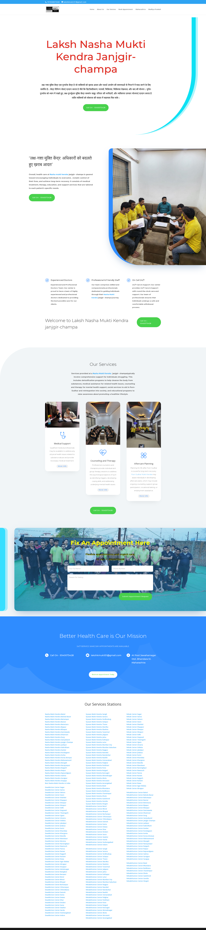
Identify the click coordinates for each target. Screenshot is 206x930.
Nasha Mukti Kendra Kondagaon (57, 753)
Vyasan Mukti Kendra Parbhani (97, 765)
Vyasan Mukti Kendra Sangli (96, 714)
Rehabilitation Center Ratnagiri (98, 908)
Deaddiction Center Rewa (54, 859)
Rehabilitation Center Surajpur (138, 856)
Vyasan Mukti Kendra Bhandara (98, 788)
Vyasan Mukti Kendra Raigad (97, 770)
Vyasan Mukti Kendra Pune (96, 768)
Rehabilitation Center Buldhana (139, 868)
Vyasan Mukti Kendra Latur (96, 742)
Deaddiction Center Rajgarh (55, 854)
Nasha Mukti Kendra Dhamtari (56, 735)
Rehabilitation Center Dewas (96, 827)
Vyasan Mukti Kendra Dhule (96, 796)
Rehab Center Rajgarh (135, 778)
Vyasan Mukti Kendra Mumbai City (99, 745)
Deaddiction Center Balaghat (56, 872)
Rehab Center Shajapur (135, 727)
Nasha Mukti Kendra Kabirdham (57, 747)
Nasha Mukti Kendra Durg (55, 737)
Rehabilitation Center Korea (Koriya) (140, 836)
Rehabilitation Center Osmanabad (99, 895)
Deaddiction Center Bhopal (55, 882)
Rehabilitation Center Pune (96, 902)
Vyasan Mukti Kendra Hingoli (97, 804)
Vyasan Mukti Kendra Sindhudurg (98, 719)
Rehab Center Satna (134, 717)
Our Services (111, 9)
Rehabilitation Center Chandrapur (139, 871)
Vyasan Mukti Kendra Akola (96, 778)
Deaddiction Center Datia (54, 895)
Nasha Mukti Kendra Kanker (55, 750)
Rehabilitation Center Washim (97, 864)
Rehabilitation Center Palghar (97, 897)
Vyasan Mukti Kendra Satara (97, 717)
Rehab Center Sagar (134, 714)
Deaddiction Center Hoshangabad (58, 913)
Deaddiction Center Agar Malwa (57, 861)
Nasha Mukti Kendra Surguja (56, 781)
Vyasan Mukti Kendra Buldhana (98, 791)
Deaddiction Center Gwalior (55, 908)
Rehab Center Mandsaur (136, 765)
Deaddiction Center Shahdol (55, 797)
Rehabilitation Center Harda (96, 840)
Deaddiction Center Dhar (54, 900)
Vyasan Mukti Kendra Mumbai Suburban (101, 747)
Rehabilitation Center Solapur (97, 856)
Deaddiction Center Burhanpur (56, 885)
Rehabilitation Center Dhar (96, 829)
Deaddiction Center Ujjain (54, 815)
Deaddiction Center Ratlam (55, 856)
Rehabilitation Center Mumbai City (99, 879)
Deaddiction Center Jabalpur (56, 823)
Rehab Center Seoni (134, 722)
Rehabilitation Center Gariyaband (139, 818)
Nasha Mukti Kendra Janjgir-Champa (59, 742)
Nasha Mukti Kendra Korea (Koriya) (58, 758)
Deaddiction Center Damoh (55, 892)
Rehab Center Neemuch (135, 770)
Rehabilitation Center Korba (137, 833)
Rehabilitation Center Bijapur (138, 805)
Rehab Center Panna (134, 773)
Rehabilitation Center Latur (96, 877)
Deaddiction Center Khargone (56, 833)
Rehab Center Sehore (134, 719)
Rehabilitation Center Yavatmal (98, 867)
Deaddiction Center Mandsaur (56, 838)
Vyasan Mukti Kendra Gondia (97, 801)
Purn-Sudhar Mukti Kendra (141, 474)
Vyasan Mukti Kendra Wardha (97, 727)
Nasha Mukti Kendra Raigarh (56, 768)
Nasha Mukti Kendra (106, 320)
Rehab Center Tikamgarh (136, 740)
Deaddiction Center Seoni (54, 795)
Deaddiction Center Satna (55, 790)
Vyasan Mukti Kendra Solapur (97, 722)
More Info (62, 466)
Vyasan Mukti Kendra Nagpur (97, 750)
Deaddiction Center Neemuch (56, 846)
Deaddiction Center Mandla (55, 836)
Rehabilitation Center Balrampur (139, 797)
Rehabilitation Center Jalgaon (97, 869)
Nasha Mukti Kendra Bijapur (55, 727)
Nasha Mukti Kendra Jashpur (56, 745)
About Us (100, 9)
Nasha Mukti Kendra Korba (55, 755)
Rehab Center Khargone (136, 760)
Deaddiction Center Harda (55, 910)
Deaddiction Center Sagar (54, 787)
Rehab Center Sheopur (135, 729)
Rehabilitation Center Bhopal (97, 811)
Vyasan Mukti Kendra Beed (96, 786)
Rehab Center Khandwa (135, 758)
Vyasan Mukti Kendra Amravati (97, 781)
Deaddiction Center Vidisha (55, 821)
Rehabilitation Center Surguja (138, 859)
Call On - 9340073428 (95, 108)
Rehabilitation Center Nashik (97, 892)
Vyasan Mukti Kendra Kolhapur (97, 740)
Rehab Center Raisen (134, 776)
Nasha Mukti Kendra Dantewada (57, 732)
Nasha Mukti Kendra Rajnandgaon (58, 773)
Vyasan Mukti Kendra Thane (96, 724)
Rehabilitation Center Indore (96, 845)
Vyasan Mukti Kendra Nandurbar (98, 755)
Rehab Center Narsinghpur (137, 768)
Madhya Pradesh (154, 9)
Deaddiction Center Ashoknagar (57, 869)
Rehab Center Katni (134, 755)
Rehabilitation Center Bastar (137, 800)
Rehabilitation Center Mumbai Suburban (101, 882)
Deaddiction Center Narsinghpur (57, 844)
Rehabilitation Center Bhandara (139, 866)
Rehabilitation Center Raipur (137, 849)
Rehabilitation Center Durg (137, 815)
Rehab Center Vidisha (135, 747)
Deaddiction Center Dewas (55, 897)
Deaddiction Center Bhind (54, 879)
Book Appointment (126, 9)
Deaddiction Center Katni (54, 828)
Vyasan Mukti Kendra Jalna (96, 737)
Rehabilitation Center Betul (96, 806)
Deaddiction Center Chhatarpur (57, 887)
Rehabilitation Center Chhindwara (99, 819)
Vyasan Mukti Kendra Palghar (97, 763)
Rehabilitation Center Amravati (98, 915)
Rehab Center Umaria (135, 745)
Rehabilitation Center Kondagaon (139, 831)
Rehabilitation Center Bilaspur (138, 808)
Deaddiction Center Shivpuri (55, 805)
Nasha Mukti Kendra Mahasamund (58, 760)
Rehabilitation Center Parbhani (97, 900)
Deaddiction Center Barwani (55, 874)
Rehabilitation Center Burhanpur (98, 814)
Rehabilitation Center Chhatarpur (98, 817)
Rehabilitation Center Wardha (97, 861)
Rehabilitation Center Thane (96, 859)
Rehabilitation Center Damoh (97, 822)
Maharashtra (141, 9)
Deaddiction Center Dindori (55, 902)
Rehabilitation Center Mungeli (138, 841)
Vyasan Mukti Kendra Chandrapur (98, 793)
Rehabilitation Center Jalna (96, 872)
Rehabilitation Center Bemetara (139, 803)
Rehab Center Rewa (134, 783)
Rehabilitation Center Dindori (97, 832)
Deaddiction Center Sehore (55, 792)
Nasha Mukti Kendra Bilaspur (56, 729)
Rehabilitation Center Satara (97, 851)
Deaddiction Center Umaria (55, 818)
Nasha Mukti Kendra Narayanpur (57, 765)
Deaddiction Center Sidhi (54, 808)
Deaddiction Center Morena (55, 841)
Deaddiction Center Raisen (55, 851)
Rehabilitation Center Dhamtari (139, 813)
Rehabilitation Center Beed (137, 863)
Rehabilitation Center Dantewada (139, 810)
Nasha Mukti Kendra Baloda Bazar (58, 717)
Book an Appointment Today (103, 674)
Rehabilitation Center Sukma (137, 854)
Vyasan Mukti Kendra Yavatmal (98, 732)
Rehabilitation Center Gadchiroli (139, 876)
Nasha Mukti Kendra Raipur (55, 770)
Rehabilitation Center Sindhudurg (98, 854)
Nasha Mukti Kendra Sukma (55, 776)
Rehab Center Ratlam (135, 781)
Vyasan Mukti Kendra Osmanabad (99, 760)
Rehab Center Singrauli (135, 737)
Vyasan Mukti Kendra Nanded (97, 753)
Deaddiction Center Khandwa (56, 831)
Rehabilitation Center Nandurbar (98, 890)
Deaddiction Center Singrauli (56, 810)
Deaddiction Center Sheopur (55, 803)
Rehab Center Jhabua (135, 753)
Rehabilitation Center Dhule (137, 873)
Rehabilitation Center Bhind (96, 809)
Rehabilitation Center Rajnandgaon (140, 851)
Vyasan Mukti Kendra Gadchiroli (98, 799)
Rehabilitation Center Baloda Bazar (140, 795)
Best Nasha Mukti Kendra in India (57, 783)
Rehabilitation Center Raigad (97, 905)
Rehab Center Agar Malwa (136, 786)
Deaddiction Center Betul (54, 877)
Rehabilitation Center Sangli (96, 849)
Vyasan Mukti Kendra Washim (97, 729)
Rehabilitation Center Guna (96, 834)
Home (92, 9)
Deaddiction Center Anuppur (56, 867)
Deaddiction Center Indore (55, 915)
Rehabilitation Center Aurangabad (99, 918)
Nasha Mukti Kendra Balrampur (57, 719)
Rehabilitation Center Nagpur (97, 885)
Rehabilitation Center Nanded (97, 887)
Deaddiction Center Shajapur (56, 800)
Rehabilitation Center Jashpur (138, 823)
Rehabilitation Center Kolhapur (97, 874)
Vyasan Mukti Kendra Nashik (97, 758)
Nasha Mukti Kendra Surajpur (56, 778)
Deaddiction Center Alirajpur (56, 864)
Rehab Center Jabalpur (135, 750)
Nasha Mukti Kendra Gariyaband (57, 740)
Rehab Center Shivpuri (135, 732)
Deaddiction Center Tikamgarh (56, 813)
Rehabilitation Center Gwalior (97, 837)
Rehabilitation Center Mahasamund (140, 838)
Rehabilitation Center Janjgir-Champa (141, 821)
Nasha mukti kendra (59, 174)
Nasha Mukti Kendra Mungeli (56, 763)
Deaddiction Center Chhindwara (57, 890)
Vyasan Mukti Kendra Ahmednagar (99, 776)
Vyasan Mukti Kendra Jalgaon (97, 735)
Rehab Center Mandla (135, 763)
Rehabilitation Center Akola (96, 913)
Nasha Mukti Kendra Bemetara (56, 724)
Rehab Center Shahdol (135, 724)
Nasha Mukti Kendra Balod (55, 714)
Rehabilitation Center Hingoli (138, 881)
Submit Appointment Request (135, 596)
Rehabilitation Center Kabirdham (139, 826)
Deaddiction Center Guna (54, 905)
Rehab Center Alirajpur (135, 788)
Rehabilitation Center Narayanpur (139, 844)
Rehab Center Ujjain (134, 742)
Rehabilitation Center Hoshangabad (99, 842)
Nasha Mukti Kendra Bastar (55, 722)
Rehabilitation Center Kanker (138, 828)
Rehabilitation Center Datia (96, 824)
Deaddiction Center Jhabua (55, 826)
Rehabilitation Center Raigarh (138, 846)
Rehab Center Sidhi (134, 735)
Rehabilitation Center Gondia (138, 878)
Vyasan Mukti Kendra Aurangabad (99, 783)
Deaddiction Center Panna (55, 849)
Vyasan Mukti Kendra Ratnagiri (97, 773)
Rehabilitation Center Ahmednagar (99, 910)
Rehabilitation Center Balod (137, 792)
